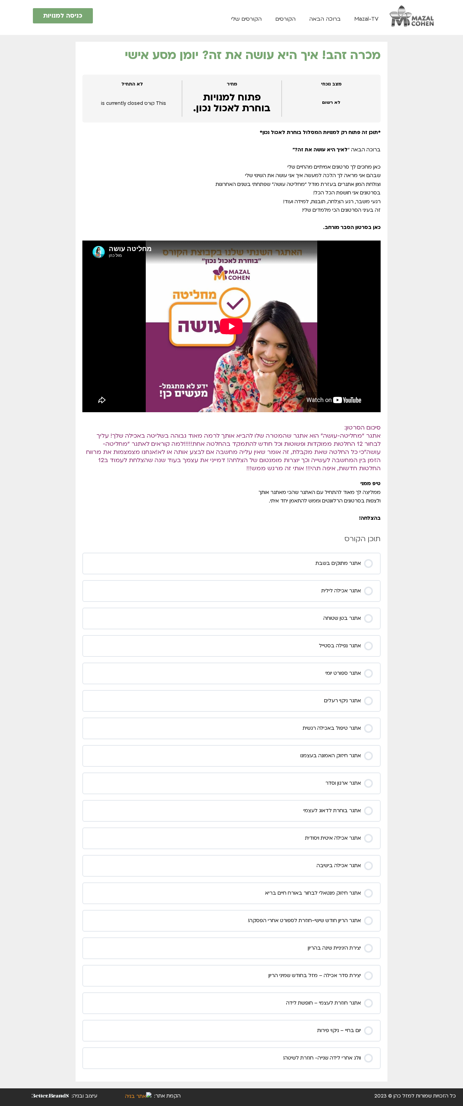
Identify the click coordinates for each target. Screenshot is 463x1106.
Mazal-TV (366, 19)
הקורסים (285, 19)
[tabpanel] (231, 325)
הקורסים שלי (246, 19)
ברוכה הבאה (325, 19)
